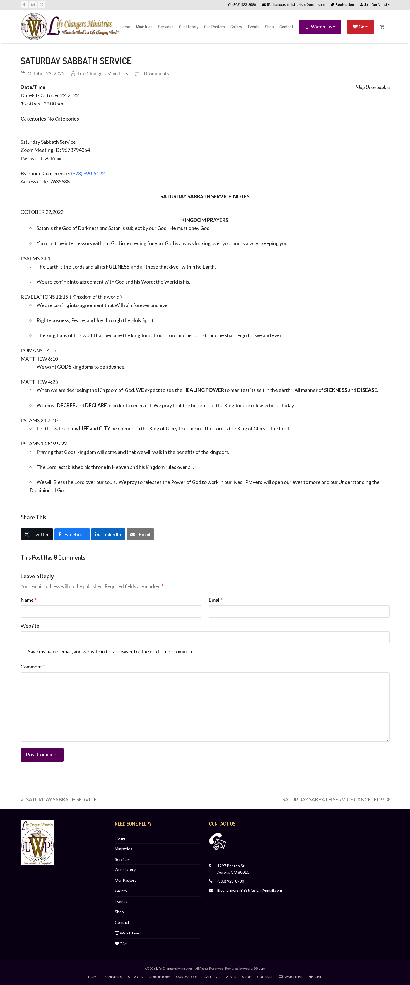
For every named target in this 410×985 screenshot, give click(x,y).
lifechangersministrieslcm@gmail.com (249, 890)
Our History (125, 869)
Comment (33, 666)
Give (123, 943)
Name (29, 600)
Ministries (123, 848)
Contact (122, 922)
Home (120, 838)
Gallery (121, 890)
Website (30, 626)
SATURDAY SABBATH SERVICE (59, 800)
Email (216, 600)
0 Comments (155, 73)
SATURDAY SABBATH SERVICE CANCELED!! (333, 800)
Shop (119, 911)
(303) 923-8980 (230, 881)
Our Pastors (125, 880)
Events (121, 901)
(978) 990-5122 (88, 173)
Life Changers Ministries (103, 73)
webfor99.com (254, 968)
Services (122, 859)
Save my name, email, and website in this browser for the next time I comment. (111, 651)
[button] (382, 26)
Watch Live (129, 933)
